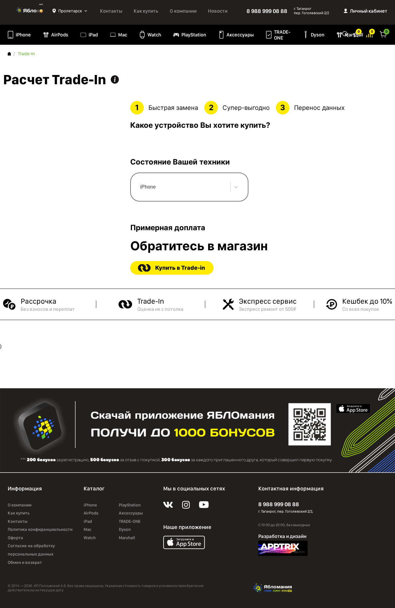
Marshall (127, 537)
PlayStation (193, 35)
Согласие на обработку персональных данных (31, 549)
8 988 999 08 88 (267, 11)
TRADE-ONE (282, 35)
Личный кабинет (368, 11)
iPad (93, 35)
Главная (9, 54)
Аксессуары (240, 35)
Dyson (317, 35)
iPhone (23, 35)
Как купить (146, 11)
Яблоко (30, 11)
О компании (183, 11)
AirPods (59, 35)
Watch (154, 35)
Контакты (111, 11)
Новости (217, 11)
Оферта (15, 537)
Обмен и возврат (25, 562)
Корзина (383, 33)
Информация (115, 79)
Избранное (356, 33)
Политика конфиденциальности (40, 529)
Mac (122, 35)
